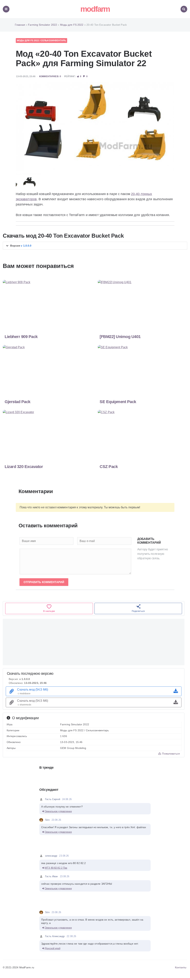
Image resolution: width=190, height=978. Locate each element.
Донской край (52, 948)
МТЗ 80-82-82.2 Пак (56, 868)
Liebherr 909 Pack (21, 336)
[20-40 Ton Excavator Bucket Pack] (95, 126)
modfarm (95, 9)
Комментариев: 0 (50, 76)
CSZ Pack (109, 466)
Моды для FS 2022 (28, 40)
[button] (95, 245)
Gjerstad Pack (17, 401)
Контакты (180, 967)
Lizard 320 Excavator (24, 466)
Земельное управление (58, 811)
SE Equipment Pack (118, 401)
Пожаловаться (170, 753)
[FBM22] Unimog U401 (120, 336)
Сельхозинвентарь (53, 40)
